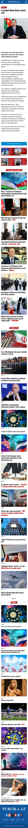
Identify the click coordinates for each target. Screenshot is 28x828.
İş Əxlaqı (22, 820)
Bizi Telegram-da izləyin (14, 143)
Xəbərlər (12, 820)
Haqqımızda (6, 820)
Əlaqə (17, 820)
